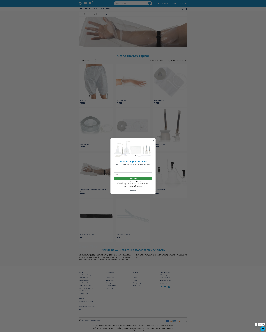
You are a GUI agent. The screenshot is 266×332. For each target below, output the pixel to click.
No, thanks (133, 190)
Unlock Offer (133, 178)
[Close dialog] (154, 140)
